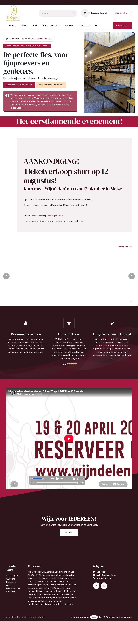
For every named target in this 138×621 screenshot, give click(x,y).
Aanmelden (122, 13)
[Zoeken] (73, 13)
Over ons (10, 579)
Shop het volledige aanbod (19, 85)
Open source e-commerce (119, 617)
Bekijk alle (123, 246)
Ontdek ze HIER (45, 39)
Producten (11, 582)
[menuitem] (12, 25)
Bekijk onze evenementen (51, 85)
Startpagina (12, 576)
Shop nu (122, 25)
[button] (30, 296)
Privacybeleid (13, 588)
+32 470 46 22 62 (104, 578)
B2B (8, 585)
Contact (10, 592)
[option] (69, 276)
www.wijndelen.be (56, 216)
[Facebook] (96, 585)
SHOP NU (68, 532)
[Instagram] (104, 585)
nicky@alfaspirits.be (106, 575)
